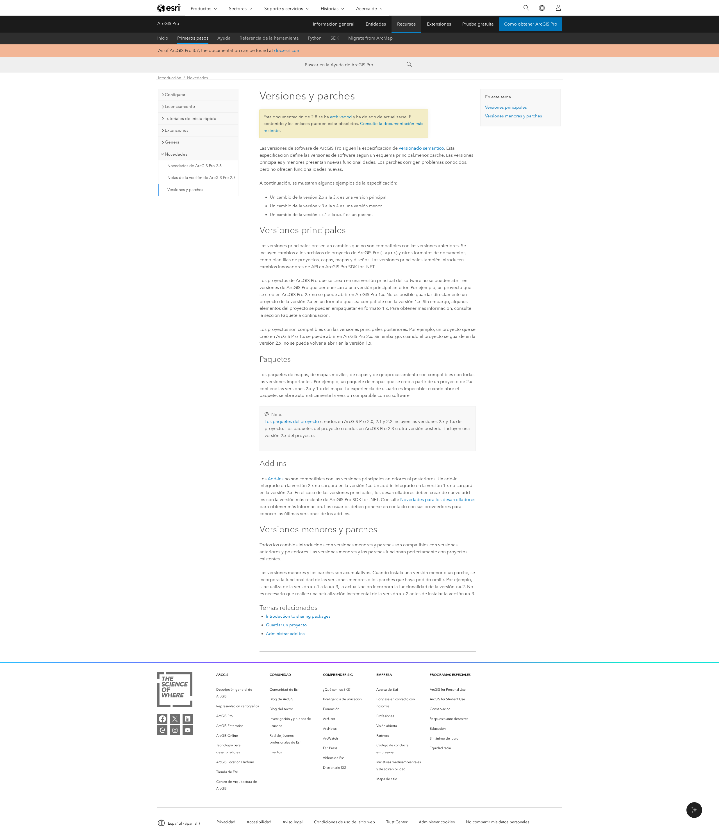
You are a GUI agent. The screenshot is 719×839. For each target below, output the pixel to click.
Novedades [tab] (176, 154)
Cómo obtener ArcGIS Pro (530, 24)
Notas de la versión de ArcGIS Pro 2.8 (201, 177)
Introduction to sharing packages (298, 616)
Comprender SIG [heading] (338, 674)
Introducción (169, 78)
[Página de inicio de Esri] (169, 8)
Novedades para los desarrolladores (437, 499)
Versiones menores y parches (513, 116)
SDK (335, 38)
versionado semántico (421, 148)
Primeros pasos (192, 38)
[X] (175, 719)
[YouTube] (188, 730)
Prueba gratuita (478, 24)
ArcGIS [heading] (222, 674)
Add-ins (275, 478)
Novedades (197, 78)
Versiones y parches (185, 189)
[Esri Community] (162, 730)
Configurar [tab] (175, 94)
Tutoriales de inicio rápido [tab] (190, 118)
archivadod (341, 116)
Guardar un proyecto (286, 624)
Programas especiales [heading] (450, 674)
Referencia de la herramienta (269, 38)
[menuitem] (238, 693)
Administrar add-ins (285, 633)
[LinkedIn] (188, 719)
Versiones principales (506, 107)
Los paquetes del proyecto (292, 421)
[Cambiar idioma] (541, 8)
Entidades (376, 24)
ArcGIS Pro (168, 23)
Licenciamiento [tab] (180, 106)
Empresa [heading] (384, 674)
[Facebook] (162, 719)
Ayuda (224, 38)
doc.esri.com (287, 50)
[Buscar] (526, 8)
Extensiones (439, 24)
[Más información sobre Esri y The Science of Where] (174, 691)
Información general (333, 24)
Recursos (406, 24)
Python (315, 38)
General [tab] (173, 142)
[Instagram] (175, 730)
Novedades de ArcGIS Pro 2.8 (194, 165)
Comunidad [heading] (280, 674)
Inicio (162, 38)
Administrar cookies (437, 822)
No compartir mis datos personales (497, 822)
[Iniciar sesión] (558, 8)
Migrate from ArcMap (370, 38)
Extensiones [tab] (176, 130)
